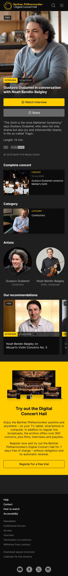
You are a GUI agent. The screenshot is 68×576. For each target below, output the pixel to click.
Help (6, 499)
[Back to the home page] (23, 5)
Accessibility (10, 513)
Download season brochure (19, 551)
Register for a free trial (34, 464)
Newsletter (9, 521)
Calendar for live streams (17, 556)
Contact (8, 504)
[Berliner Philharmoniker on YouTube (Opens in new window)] (20, 569)
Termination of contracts (17, 539)
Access (7, 530)
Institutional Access (14, 525)
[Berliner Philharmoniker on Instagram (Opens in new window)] (48, 569)
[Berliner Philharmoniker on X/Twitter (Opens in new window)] (39, 569)
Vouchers (8, 535)
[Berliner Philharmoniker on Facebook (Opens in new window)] (29, 569)
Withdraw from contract (17, 544)
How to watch (11, 508)
